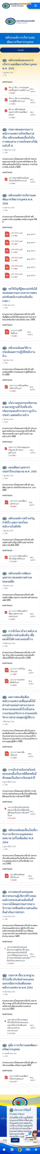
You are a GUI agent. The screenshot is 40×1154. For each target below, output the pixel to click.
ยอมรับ (15, 1140)
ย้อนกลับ (21, 50)
